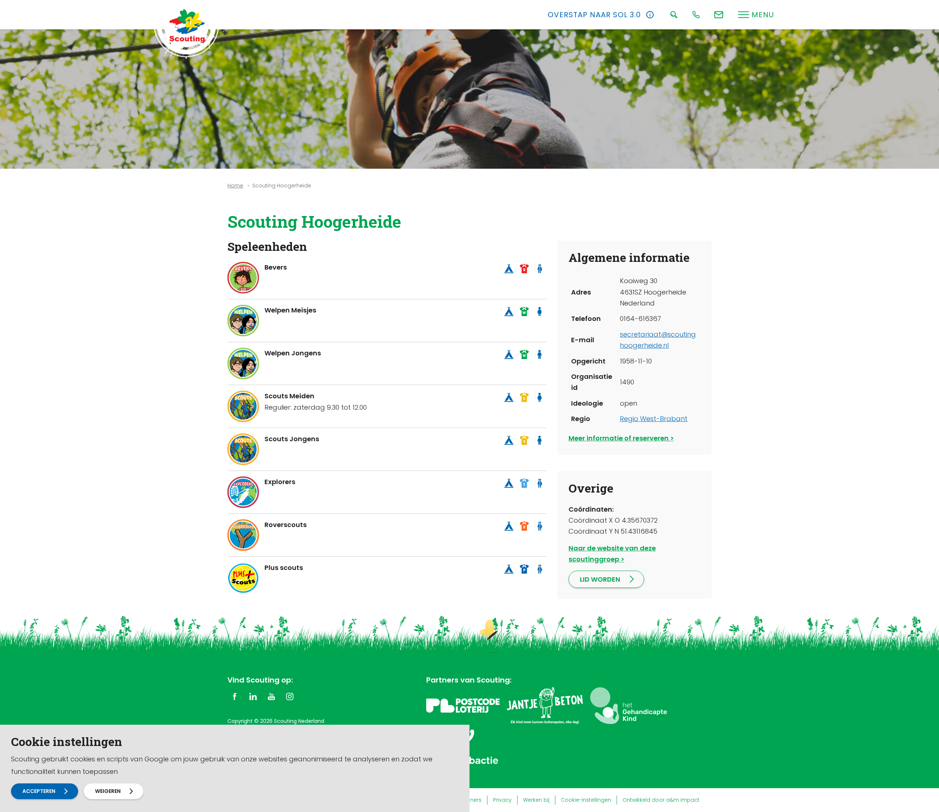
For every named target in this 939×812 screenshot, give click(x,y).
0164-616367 (640, 318)
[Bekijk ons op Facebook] (234, 696)
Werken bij (536, 800)
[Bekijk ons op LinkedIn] (253, 696)
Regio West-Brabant (653, 418)
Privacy (502, 800)
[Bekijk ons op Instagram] (289, 696)
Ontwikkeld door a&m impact (660, 800)
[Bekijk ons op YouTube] (271, 696)
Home (235, 185)
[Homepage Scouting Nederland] (187, 25)
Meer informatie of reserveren (619, 438)
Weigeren (108, 791)
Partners (471, 800)
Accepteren (38, 791)
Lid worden (600, 579)
